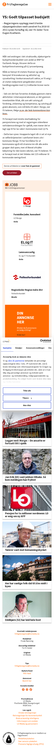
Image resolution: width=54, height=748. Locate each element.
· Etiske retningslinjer (27, 712)
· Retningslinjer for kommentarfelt (27, 715)
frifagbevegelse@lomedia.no (27, 634)
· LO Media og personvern (27, 723)
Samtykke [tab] (7, 348)
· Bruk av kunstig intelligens (27, 718)
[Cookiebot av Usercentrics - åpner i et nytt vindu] (40, 341)
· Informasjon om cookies (27, 721)
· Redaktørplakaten (26, 738)
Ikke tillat (27, 405)
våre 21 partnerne (16, 361)
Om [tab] (49, 348)
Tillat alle (27, 391)
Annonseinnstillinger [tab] (35, 348)
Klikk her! (21, 335)
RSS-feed (27, 673)
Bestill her (27, 681)
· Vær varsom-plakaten (27, 741)
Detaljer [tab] (18, 348)
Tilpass (25, 398)
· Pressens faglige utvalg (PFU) (31, 744)
